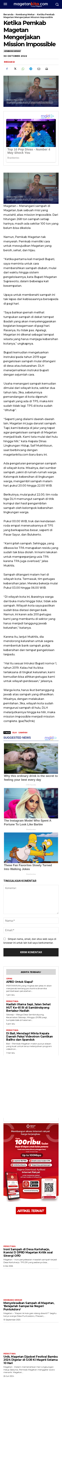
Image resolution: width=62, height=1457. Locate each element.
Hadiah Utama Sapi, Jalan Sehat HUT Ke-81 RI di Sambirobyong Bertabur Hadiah (28, 1007)
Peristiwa (12, 1001)
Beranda (8, 14)
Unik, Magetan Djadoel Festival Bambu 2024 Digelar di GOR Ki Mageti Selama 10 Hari (30, 1360)
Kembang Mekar (25, 14)
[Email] (38, 68)
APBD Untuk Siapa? (19, 981)
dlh (14, 732)
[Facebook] (6, 68)
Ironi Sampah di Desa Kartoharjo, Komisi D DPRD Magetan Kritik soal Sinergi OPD (28, 1252)
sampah (22, 732)
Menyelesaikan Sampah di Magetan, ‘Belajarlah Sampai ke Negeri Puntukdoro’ (28, 1306)
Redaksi (9, 61)
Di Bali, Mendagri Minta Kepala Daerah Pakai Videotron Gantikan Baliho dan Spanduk (29, 1036)
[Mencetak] (46, 68)
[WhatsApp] (22, 68)
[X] (14, 68)
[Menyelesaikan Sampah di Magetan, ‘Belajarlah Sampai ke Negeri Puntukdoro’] (31, 1283)
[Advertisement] (31, 1086)
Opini (9, 979)
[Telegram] (30, 68)
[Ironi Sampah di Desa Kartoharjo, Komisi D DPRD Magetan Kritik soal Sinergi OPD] (31, 1229)
